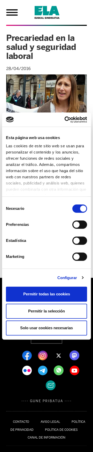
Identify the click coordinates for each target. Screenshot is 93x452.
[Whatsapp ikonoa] (59, 370)
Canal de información (46, 437)
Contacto (21, 422)
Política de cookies (61, 430)
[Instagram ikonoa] (43, 355)
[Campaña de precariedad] (53, 12)
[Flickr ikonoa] (27, 370)
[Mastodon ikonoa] (74, 355)
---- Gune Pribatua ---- (46, 401)
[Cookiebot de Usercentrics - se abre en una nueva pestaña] (65, 119)
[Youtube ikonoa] (74, 370)
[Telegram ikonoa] (43, 370)
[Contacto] (50, 385)
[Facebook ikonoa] (27, 355)
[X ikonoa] (59, 355)
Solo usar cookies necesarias (46, 328)
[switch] (79, 224)
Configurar (67, 277)
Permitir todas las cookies (46, 294)
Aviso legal (50, 422)
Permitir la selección (46, 311)
